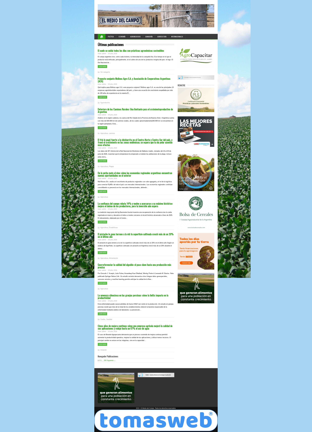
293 (105, 360)
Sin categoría (105, 72)
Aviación (103, 350)
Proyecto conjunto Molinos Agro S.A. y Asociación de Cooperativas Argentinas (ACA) (134, 80)
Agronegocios (135, 36)
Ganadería (149, 36)
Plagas (111, 166)
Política (111, 36)
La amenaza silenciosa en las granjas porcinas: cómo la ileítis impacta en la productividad (133, 296)
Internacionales (177, 36)
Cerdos (102, 319)
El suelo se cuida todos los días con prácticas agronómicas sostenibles (131, 50)
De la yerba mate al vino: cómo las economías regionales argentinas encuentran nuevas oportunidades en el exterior (135, 174)
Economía (122, 36)
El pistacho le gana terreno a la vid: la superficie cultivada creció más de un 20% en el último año (136, 235)
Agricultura (161, 36)
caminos (112, 133)
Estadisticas (113, 227)
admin (104, 53)
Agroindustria (105, 103)
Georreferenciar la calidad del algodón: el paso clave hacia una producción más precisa (134, 266)
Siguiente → (111, 360)
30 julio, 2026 (112, 53)
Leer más (102, 66)
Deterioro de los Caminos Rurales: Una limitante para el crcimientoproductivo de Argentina (135, 110)
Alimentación (113, 258)
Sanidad (109, 319)
